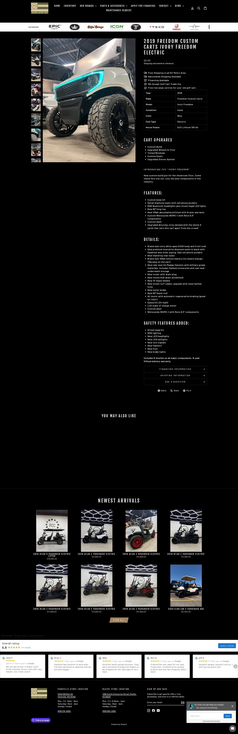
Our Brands (87, 5)
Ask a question (175, 382)
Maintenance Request (119, 10)
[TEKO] (137, 27)
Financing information (175, 369)
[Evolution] (55, 27)
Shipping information (175, 375)
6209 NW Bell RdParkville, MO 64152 (67, 695)
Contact (164, 5)
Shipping (148, 63)
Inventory (70, 5)
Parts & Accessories (112, 5)
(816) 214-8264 (64, 711)
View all (119, 620)
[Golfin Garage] (76, 27)
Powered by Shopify (119, 724)
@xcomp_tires (166, 224)
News (178, 5)
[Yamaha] (156, 27)
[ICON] (97, 27)
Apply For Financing (143, 5)
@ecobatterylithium (170, 212)
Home (57, 5)
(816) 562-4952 (109, 711)
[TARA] (116, 27)
